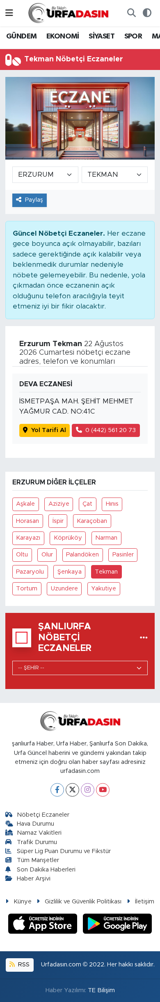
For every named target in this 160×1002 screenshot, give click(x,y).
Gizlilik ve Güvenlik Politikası (83, 901)
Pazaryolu (30, 572)
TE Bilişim (101, 990)
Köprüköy (68, 538)
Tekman (106, 572)
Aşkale (25, 504)
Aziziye (58, 504)
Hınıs (112, 504)
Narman (106, 538)
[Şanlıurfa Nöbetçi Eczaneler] (144, 637)
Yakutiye (103, 588)
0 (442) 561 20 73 (110, 430)
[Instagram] (87, 790)
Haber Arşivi (33, 879)
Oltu (22, 555)
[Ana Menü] (9, 12)
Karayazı (28, 538)
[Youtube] (103, 790)
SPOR (133, 36)
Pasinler (123, 555)
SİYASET (101, 36)
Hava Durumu (35, 824)
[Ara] (131, 13)
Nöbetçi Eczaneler (43, 815)
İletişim (144, 901)
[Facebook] (57, 790)
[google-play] (117, 924)
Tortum (26, 588)
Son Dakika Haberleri (46, 870)
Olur (47, 555)
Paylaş (34, 200)
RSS (23, 964)
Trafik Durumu (37, 842)
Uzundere (64, 588)
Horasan (27, 521)
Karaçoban (92, 521)
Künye (23, 901)
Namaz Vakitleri (39, 833)
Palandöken (82, 555)
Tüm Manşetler (38, 860)
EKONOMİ (62, 36)
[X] (72, 790)
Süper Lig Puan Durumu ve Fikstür (64, 851)
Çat (87, 504)
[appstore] (44, 924)
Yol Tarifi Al (48, 430)
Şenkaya (69, 572)
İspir (58, 521)
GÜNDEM (21, 36)
